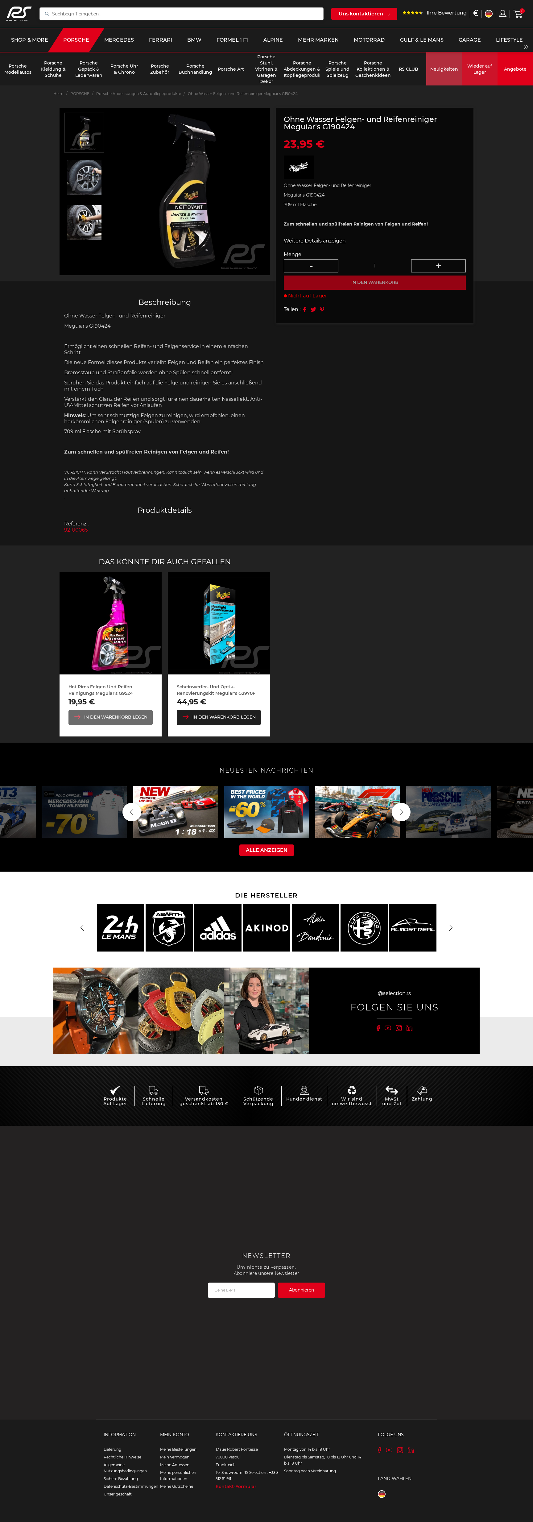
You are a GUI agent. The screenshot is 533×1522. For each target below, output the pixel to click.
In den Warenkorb (375, 282)
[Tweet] (313, 309)
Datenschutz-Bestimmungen (131, 1486)
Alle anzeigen (266, 850)
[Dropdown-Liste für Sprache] (489, 14)
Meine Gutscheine (176, 1486)
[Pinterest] (322, 309)
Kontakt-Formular (236, 1486)
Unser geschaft (118, 1494)
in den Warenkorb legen (115, 717)
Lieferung (112, 1449)
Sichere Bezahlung (121, 1478)
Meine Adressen (174, 1464)
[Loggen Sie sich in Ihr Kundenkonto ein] (502, 13)
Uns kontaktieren (361, 14)
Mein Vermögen (174, 1457)
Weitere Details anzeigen (315, 241)
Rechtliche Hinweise (122, 1457)
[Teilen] (304, 309)
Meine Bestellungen (178, 1449)
